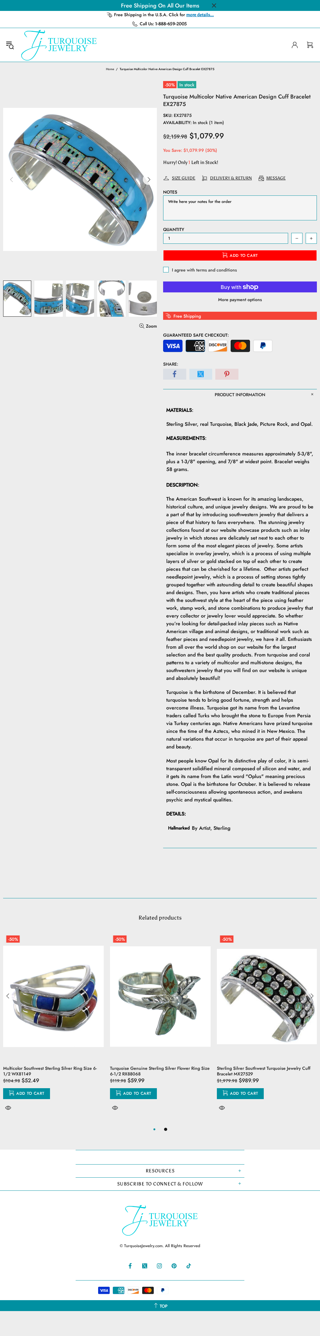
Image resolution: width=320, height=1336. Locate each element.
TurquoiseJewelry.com (59, 45)
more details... (200, 14)
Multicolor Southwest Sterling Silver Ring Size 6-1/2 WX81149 (50, 1071)
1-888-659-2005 (171, 23)
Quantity (173, 229)
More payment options (240, 299)
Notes (170, 192)
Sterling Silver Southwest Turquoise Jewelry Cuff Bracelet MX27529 (263, 1071)
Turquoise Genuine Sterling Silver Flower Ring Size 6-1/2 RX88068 (160, 1071)
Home (110, 69)
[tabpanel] (53, 1029)
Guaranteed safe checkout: (196, 335)
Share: (170, 364)
